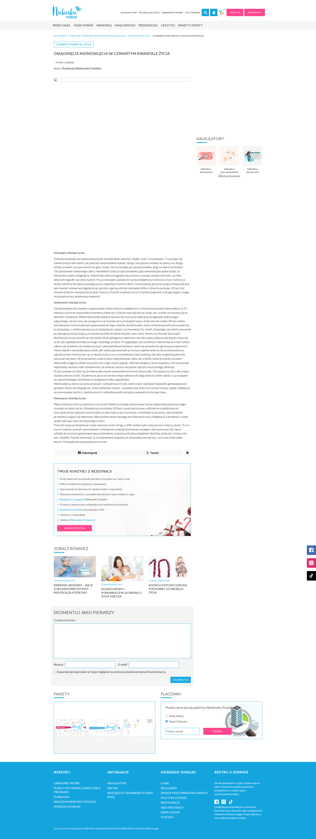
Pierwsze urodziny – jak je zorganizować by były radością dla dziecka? (73, 589)
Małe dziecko (125, 25)
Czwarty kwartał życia (139, 35)
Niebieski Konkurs (67, 806)
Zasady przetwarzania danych (184, 792)
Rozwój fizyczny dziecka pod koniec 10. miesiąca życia (168, 589)
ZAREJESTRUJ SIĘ (74, 528)
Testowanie (192, 12)
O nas (165, 783)
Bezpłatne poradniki (71, 509)
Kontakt (167, 817)
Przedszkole (148, 25)
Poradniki (61, 797)
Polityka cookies (174, 797)
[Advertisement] (229, 103)
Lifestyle (168, 25)
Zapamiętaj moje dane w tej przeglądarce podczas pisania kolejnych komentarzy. (111, 671)
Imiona (112, 788)
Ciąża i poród (83, 25)
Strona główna (61, 35)
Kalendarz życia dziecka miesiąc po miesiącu (105, 35)
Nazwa (59, 664)
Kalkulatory (129, 12)
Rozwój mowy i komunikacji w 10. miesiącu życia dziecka (121, 592)
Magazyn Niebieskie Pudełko (75, 801)
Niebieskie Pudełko (67, 12)
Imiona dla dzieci (149, 12)
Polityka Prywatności (120, 828)
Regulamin (169, 788)
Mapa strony (170, 812)
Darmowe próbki (172, 12)
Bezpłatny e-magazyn (72, 499)
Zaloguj (235, 12)
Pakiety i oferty (190, 25)
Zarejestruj (255, 12)
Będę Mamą (176, 716)
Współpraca (170, 802)
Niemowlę (104, 25)
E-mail (123, 664)
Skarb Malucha (178, 721)
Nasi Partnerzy (172, 807)
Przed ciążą (61, 25)
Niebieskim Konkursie (82, 519)
